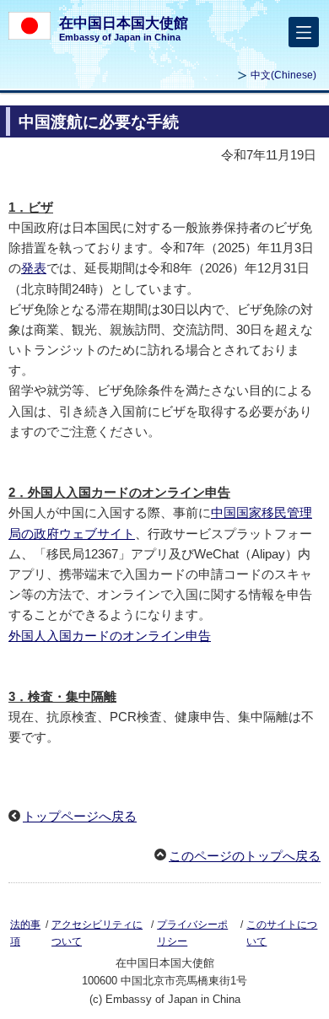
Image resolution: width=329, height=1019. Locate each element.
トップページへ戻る (80, 816)
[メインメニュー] (304, 32)
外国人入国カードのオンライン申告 (109, 635)
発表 (33, 268)
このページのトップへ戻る (245, 856)
